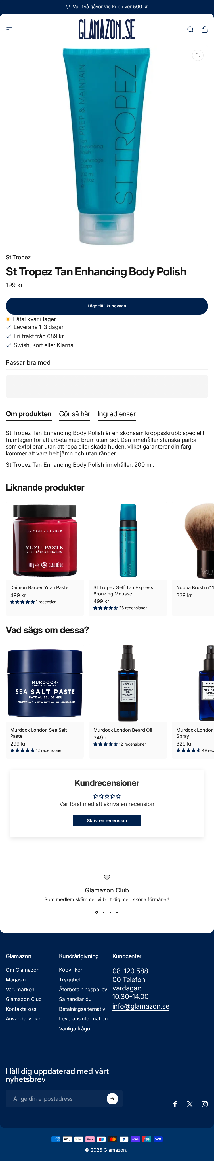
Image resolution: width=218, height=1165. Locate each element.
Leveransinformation (83, 1019)
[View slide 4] (117, 912)
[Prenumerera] (112, 1098)
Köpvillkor (71, 970)
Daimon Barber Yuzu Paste (39, 587)
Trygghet (69, 979)
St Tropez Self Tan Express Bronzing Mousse (123, 591)
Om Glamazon (22, 970)
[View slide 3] (110, 912)
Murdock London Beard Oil (122, 730)
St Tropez (18, 257)
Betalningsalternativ (82, 1009)
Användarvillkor (24, 1019)
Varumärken (20, 989)
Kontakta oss (21, 1009)
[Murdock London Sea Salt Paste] (45, 683)
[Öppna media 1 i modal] (198, 55)
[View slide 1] (96, 912)
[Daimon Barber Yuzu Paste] (45, 541)
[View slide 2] (103, 912)
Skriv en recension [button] (107, 820)
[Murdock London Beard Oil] (128, 683)
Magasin (16, 979)
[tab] (29, 415)
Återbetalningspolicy (83, 989)
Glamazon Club (24, 999)
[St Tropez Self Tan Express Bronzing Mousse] (128, 541)
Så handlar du (75, 999)
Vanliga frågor (75, 1029)
